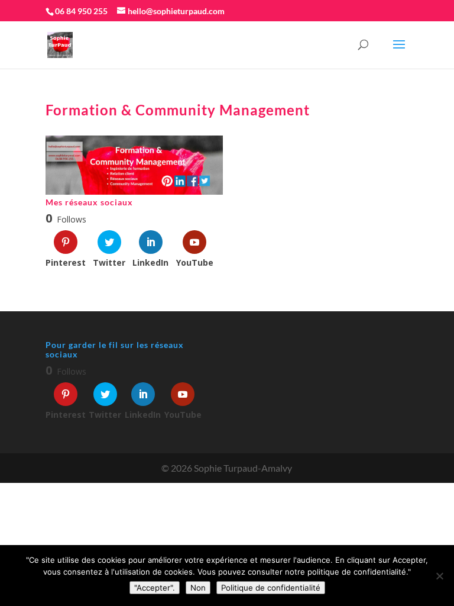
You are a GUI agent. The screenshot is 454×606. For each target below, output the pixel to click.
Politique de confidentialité (270, 587)
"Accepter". (154, 587)
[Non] (439, 576)
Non (198, 587)
